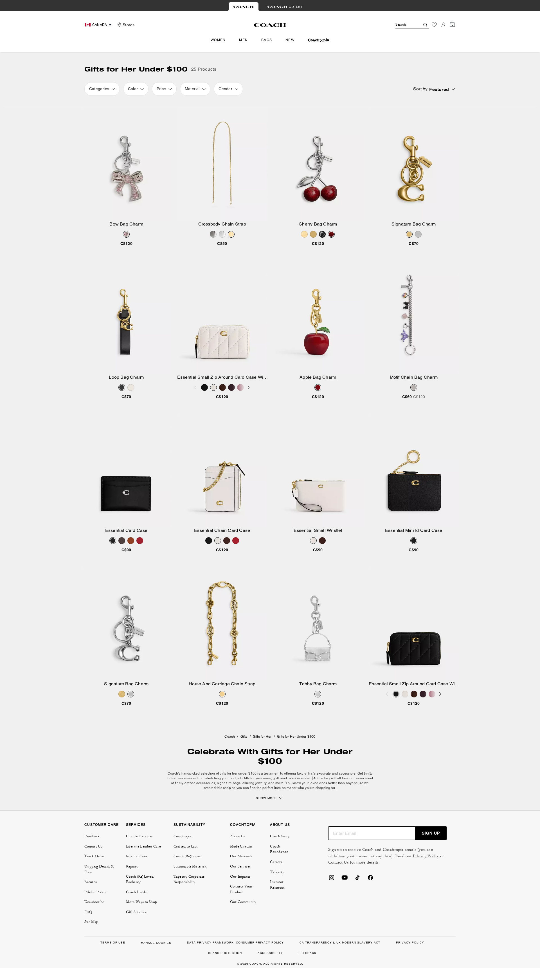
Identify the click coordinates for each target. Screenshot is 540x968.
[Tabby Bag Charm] (318, 624)
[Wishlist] (434, 24)
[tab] (243, 6)
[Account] (443, 24)
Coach (229, 737)
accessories (205, 783)
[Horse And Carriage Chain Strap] (222, 624)
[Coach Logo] (270, 25)
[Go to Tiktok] (357, 879)
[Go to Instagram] (331, 879)
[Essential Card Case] (126, 470)
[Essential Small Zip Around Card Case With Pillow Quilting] (222, 317)
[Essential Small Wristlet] (318, 470)
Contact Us (338, 862)
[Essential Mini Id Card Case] (413, 470)
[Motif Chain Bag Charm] (413, 317)
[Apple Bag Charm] (318, 317)
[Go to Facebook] (370, 879)
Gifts (244, 737)
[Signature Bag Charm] (413, 164)
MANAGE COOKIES (156, 943)
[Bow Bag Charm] (126, 164)
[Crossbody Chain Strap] (222, 164)
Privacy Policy (426, 856)
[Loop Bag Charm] (126, 317)
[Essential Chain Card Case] (222, 470)
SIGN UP (431, 833)
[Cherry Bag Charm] (318, 164)
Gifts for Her (262, 737)
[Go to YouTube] (344, 879)
